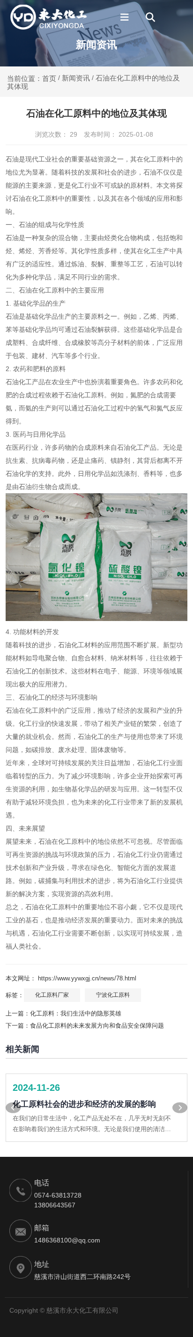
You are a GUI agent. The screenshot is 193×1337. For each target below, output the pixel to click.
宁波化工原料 (113, 995)
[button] (13, 1107)
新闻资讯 (76, 78)
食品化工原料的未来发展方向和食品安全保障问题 (97, 1025)
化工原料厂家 (52, 995)
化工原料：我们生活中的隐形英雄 (75, 1013)
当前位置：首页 (32, 78)
